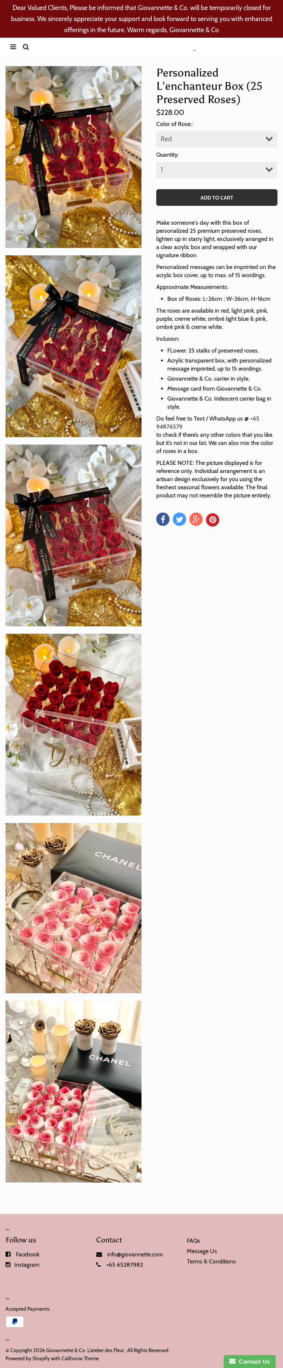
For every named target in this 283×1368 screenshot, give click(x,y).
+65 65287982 (124, 1264)
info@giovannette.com (135, 1254)
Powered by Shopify (28, 1358)
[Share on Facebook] (163, 519)
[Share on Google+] (196, 519)
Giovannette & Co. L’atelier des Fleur (85, 1350)
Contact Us (252, 1361)
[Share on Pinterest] (212, 520)
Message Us (202, 1251)
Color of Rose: (174, 123)
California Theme (80, 1358)
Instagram (26, 1264)
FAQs (193, 1240)
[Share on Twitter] (179, 519)
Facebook (27, 1254)
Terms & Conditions (211, 1261)
